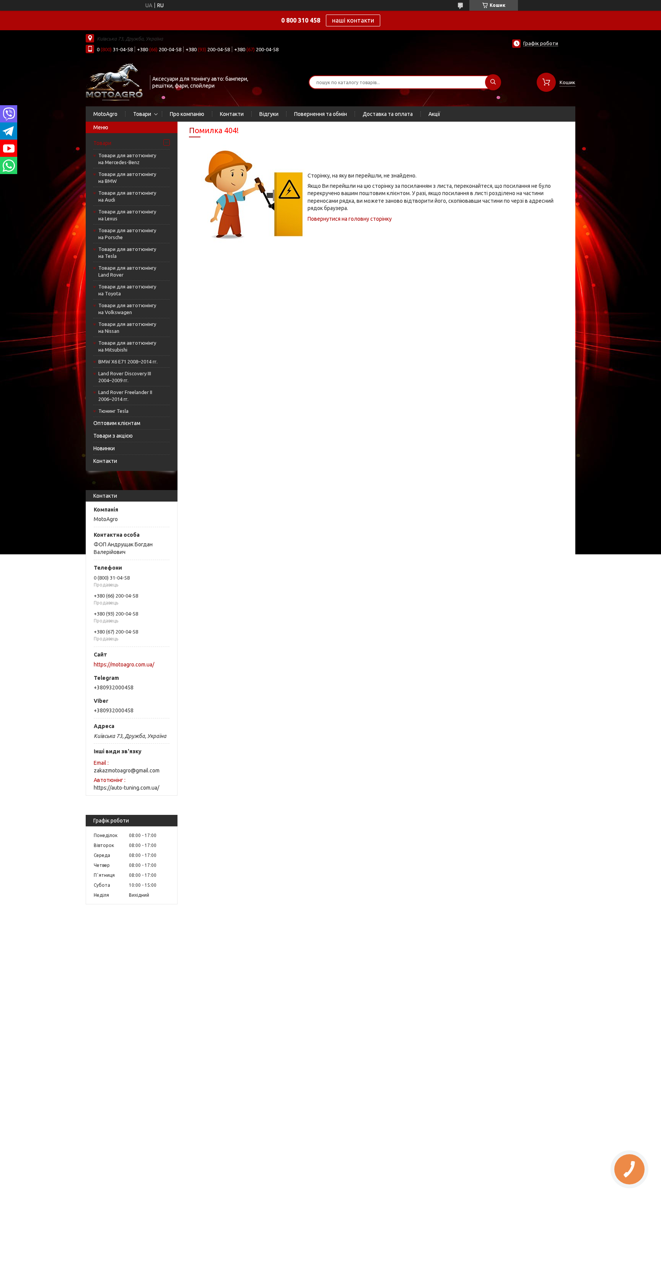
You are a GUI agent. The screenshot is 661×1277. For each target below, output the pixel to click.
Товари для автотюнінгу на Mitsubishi (127, 346)
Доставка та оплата (388, 114)
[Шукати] (493, 82)
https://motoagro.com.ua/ (124, 664)
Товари (142, 114)
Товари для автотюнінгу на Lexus (127, 215)
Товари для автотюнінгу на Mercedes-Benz (127, 159)
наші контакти (353, 20)
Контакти (232, 114)
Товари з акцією (113, 436)
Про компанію (187, 114)
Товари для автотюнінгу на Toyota (127, 290)
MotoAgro (105, 114)
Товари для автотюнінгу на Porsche (127, 234)
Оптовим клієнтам (116, 423)
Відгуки (268, 114)
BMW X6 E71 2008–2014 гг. (128, 361)
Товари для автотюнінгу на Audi (127, 196)
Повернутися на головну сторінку (350, 219)
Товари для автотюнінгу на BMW (127, 177)
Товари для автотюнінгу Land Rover (127, 271)
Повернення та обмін (320, 114)
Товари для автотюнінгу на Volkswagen (127, 309)
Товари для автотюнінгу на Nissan (127, 327)
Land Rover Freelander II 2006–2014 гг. (125, 395)
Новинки (104, 448)
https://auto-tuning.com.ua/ (126, 788)
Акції (434, 114)
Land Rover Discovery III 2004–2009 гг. (124, 377)
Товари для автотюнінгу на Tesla (127, 252)
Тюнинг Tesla (113, 411)
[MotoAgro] (114, 81)
